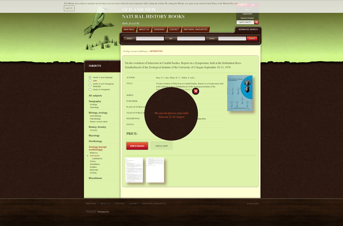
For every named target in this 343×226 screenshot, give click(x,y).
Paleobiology (95, 119)
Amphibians (95, 164)
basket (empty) (247, 18)
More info (234, 3)
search (252, 38)
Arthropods (95, 156)
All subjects (95, 95)
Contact (133, 203)
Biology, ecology (98, 112)
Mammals (94, 170)
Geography (95, 101)
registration (247, 14)
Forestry (93, 130)
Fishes (93, 161)
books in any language (103, 77)
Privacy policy (253, 203)
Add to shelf (161, 146)
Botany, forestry (97, 127)
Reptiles (93, 167)
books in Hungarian (101, 89)
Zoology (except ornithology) (97, 148)
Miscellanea (95, 178)
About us (105, 203)
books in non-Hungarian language (103, 85)
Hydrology (94, 107)
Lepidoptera (97, 158)
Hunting (93, 173)
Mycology (94, 135)
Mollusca (94, 153)
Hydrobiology (95, 116)
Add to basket (137, 146)
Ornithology (95, 141)
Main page (91, 203)
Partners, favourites (154, 203)
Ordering (119, 203)
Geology (93, 104)
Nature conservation (99, 121)
